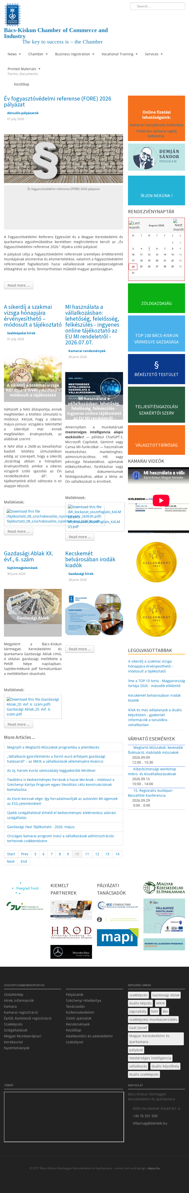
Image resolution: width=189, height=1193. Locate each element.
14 (117, 854)
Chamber (36, 54)
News (13, 54)
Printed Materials (23, 71)
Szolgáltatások (15, 1030)
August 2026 (156, 225)
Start (11, 854)
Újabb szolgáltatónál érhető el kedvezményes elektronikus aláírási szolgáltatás (61, 815)
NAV (154, 1011)
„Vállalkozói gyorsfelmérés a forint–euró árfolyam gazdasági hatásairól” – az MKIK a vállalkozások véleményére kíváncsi (56, 759)
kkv (165, 1011)
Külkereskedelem (80, 1012)
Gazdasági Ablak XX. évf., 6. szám (28, 556)
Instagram (171, 16)
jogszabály (137, 1011)
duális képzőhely (165, 1066)
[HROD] (71, 933)
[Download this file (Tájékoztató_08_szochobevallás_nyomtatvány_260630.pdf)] (55, 513)
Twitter (162, 16)
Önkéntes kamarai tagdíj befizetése (156, 133)
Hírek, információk (19, 1000)
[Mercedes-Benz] (71, 953)
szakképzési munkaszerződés (153, 1019)
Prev (24, 854)
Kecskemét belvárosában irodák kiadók (90, 559)
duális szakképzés (144, 1074)
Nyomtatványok (16, 1048)
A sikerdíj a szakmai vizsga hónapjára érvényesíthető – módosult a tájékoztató (33, 315)
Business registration (73, 54)
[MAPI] (118, 938)
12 (97, 854)
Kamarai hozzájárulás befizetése (156, 125)
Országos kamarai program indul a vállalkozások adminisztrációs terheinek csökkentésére (60, 838)
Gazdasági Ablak (165, 995)
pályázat (136, 1049)
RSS (180, 16)
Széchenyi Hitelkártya (83, 1000)
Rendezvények (78, 1024)
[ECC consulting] (118, 907)
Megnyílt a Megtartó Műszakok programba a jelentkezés (53, 747)
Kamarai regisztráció (21, 1012)
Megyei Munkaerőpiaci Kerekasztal (22, 1039)
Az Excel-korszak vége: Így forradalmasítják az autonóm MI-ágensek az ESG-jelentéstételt (62, 801)
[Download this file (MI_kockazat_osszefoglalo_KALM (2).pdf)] (95, 511)
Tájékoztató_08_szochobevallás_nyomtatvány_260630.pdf (53, 521)
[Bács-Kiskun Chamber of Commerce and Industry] (63, 10)
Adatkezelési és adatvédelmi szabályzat (89, 1039)
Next (11, 861)
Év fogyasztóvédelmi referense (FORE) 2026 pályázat (57, 101)
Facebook (153, 16)
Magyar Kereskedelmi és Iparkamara (149, 1038)
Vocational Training (118, 54)
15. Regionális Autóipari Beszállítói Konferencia (150, 793)
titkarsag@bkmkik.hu (150, 1123)
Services (152, 54)
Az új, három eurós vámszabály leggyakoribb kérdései (51, 770)
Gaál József (138, 1027)
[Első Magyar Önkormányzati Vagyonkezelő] (118, 921)
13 (107, 854)
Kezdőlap (73, 1030)
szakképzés (138, 995)
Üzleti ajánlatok (78, 1018)
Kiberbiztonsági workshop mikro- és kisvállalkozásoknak (152, 771)
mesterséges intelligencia (150, 1058)
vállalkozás (138, 1066)
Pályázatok (74, 994)
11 (87, 854)
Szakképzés (13, 1024)
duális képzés (140, 1003)
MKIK (160, 1003)
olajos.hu (153, 1168)
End (24, 861)
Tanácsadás (75, 1006)
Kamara (10, 1006)
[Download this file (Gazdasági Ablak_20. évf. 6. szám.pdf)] (33, 701)
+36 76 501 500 (145, 1115)
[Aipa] (71, 911)
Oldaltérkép (13, 994)
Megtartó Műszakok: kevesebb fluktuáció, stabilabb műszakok (155, 750)
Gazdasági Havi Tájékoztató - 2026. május (41, 826)
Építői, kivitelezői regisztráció (27, 1018)
